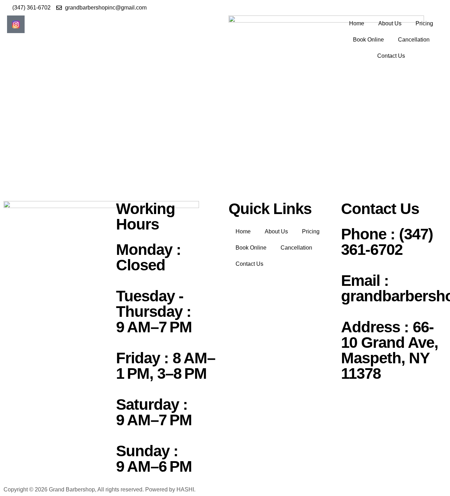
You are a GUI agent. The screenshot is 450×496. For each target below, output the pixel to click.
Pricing (424, 23)
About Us (389, 23)
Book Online (368, 40)
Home (356, 23)
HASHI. (185, 489)
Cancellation (414, 40)
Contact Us (391, 56)
